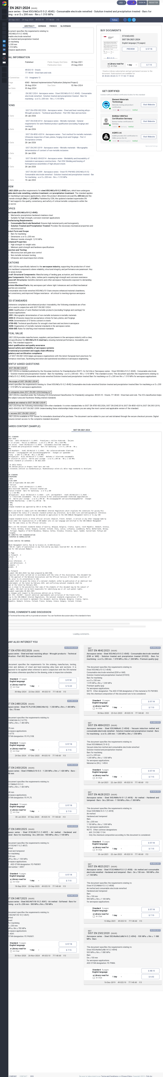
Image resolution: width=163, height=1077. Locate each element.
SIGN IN (142, 2)
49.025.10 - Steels (33, 70)
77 (119, 76)
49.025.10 (39, 20)
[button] (114, 20)
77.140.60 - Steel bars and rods (38, 73)
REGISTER (153, 2)
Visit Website (149, 104)
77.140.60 (50, 20)
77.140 (123, 76)
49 (103, 76)
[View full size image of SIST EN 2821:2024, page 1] (111, 47)
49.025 (107, 76)
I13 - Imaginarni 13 (32, 78)
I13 (57, 20)
